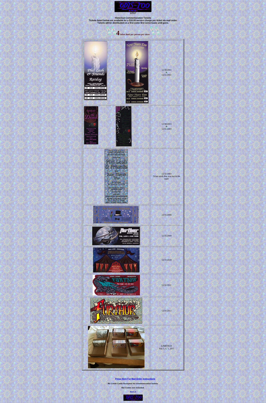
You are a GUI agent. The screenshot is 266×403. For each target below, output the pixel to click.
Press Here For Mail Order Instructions (135, 379)
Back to (133, 392)
